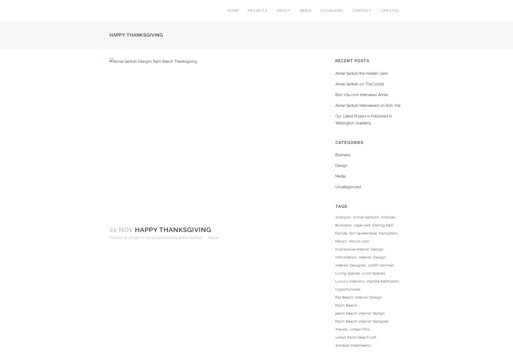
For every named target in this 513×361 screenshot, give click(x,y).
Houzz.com (359, 241)
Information (346, 257)
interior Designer (350, 265)
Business (343, 155)
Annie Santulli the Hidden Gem (361, 73)
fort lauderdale (363, 233)
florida (341, 233)
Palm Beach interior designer (362, 321)
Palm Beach (346, 305)
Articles (388, 217)
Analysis (343, 217)
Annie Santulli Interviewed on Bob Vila (368, 105)
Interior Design (372, 257)
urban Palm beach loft (355, 337)
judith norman (381, 265)
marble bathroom (383, 281)
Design (341, 165)
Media (340, 176)
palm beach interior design (360, 313)
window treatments (353, 345)
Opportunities (347, 289)
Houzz (341, 241)
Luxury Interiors (349, 281)
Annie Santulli (191, 238)
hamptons (388, 233)
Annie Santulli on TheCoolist (359, 84)
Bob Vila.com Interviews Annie (361, 95)
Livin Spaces (373, 273)
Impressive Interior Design (359, 249)
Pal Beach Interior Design (358, 297)
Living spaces (347, 273)
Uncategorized (158, 238)
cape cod (362, 225)
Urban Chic (360, 329)
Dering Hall (383, 225)
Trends (341, 329)
